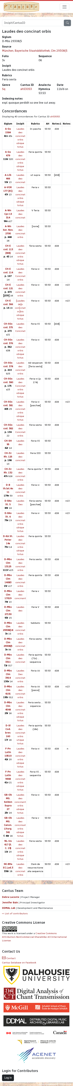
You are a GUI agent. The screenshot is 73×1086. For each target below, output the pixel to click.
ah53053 (26, 89)
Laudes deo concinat (20, 179)
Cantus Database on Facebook (19, 962)
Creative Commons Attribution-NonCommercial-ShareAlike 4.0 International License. (34, 937)
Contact (11, 958)
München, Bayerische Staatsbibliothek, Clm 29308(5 (34, 50)
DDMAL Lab (8, 908)
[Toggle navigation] (64, 6)
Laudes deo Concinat (20, 327)
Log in (8, 1077)
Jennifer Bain (10, 902)
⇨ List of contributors (15, 913)
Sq (3, 89)
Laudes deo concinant (20, 595)
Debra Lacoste (10, 897)
